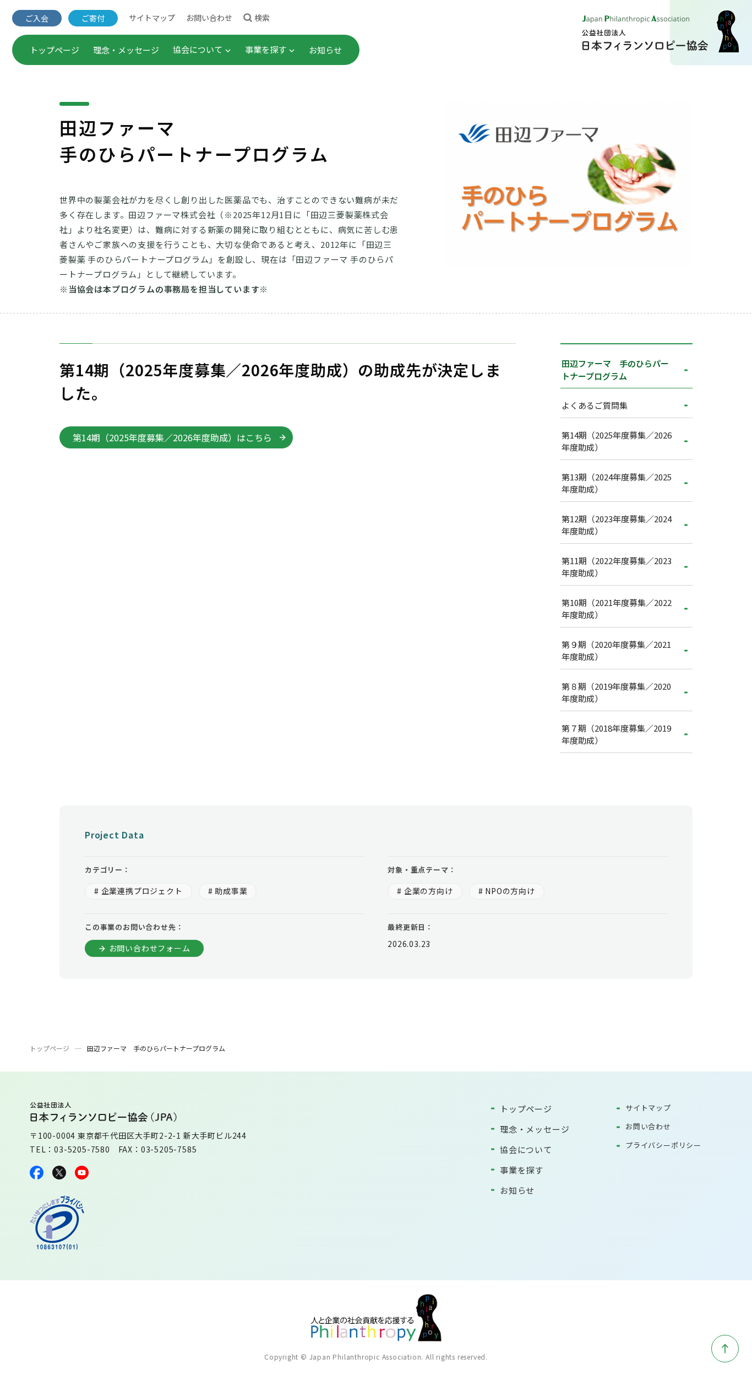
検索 (262, 17)
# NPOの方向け (506, 890)
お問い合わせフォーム (149, 948)
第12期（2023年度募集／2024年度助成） (617, 525)
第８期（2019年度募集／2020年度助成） (616, 692)
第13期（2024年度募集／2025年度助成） (617, 483)
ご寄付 (93, 18)
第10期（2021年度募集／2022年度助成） (617, 609)
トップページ (54, 50)
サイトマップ (152, 17)
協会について (197, 49)
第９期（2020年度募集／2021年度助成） (616, 650)
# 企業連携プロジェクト (138, 890)
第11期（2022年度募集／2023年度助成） (617, 567)
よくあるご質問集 (595, 405)
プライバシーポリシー (663, 1145)
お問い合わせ (209, 17)
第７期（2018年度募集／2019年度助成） (616, 734)
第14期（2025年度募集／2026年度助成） (617, 441)
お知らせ (325, 50)
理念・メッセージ (126, 50)
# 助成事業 (228, 890)
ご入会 (36, 18)
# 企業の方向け (425, 890)
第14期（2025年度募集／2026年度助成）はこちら (172, 437)
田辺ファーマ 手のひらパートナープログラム (615, 370)
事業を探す (265, 49)
